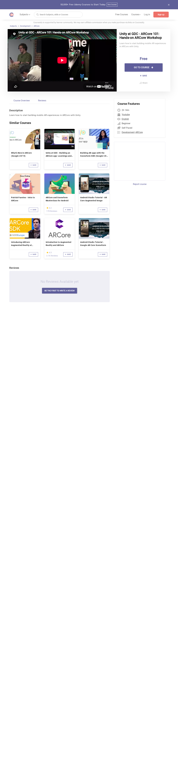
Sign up (161, 14)
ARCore (36, 26)
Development (25, 26)
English (125, 119)
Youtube (126, 114)
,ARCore (139, 132)
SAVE (144, 76)
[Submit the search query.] (37, 14)
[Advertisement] (137, 160)
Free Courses (121, 14)
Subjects (13, 26)
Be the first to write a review (59, 291)
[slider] (47, 208)
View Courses (112, 5)
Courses (136, 14)
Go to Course (142, 67)
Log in (147, 14)
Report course (139, 184)
